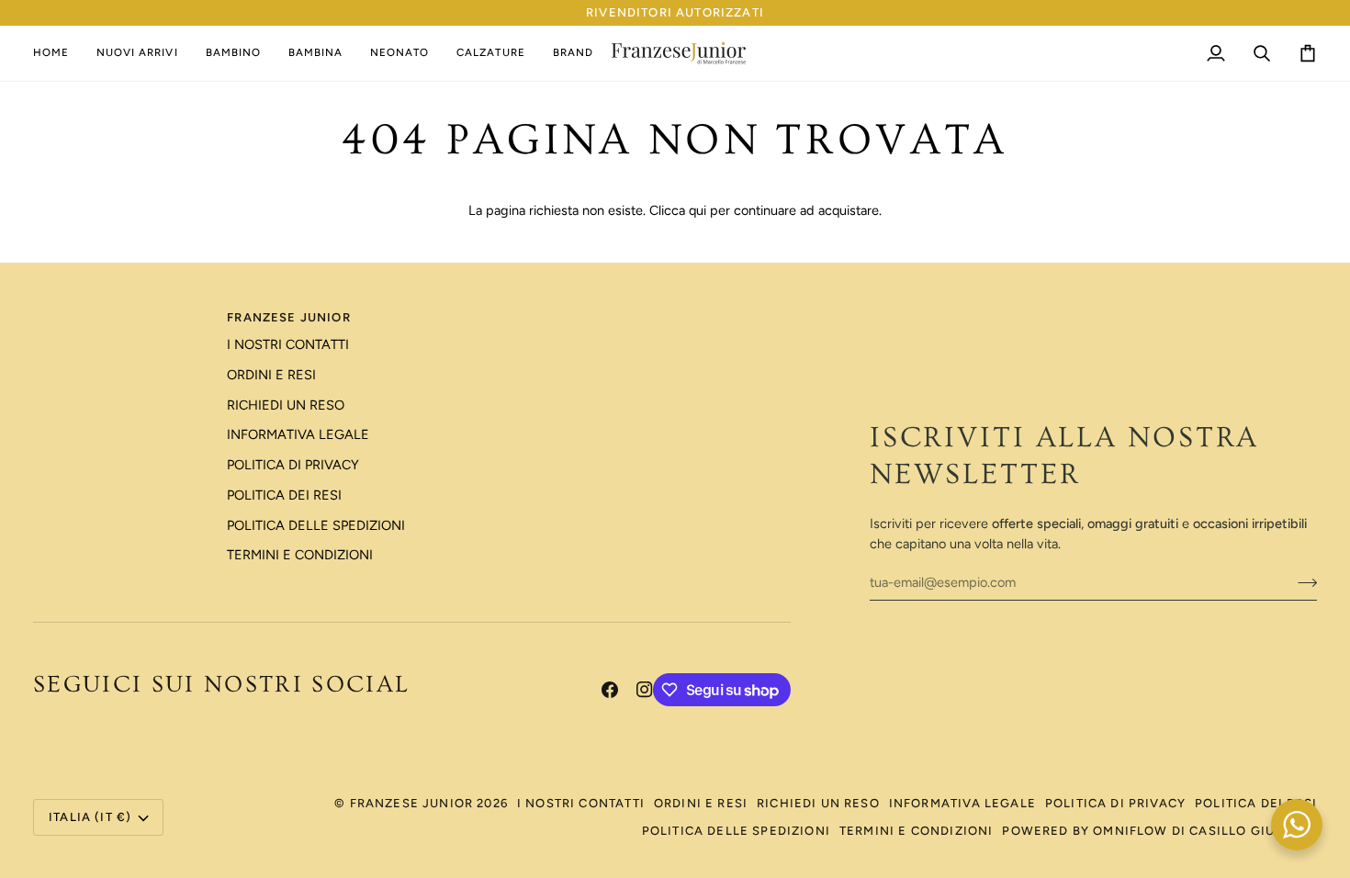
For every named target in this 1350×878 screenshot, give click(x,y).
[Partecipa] (1302, 582)
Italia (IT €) (90, 817)
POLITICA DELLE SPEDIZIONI (316, 525)
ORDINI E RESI (271, 374)
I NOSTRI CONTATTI (288, 344)
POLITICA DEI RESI (284, 495)
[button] (233, 53)
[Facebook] (610, 689)
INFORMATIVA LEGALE (298, 434)
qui (697, 210)
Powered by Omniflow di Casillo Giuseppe (1159, 831)
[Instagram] (644, 689)
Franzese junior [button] (289, 317)
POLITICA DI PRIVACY (293, 464)
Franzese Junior (412, 803)
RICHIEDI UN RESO (285, 405)
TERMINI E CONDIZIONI (300, 554)
